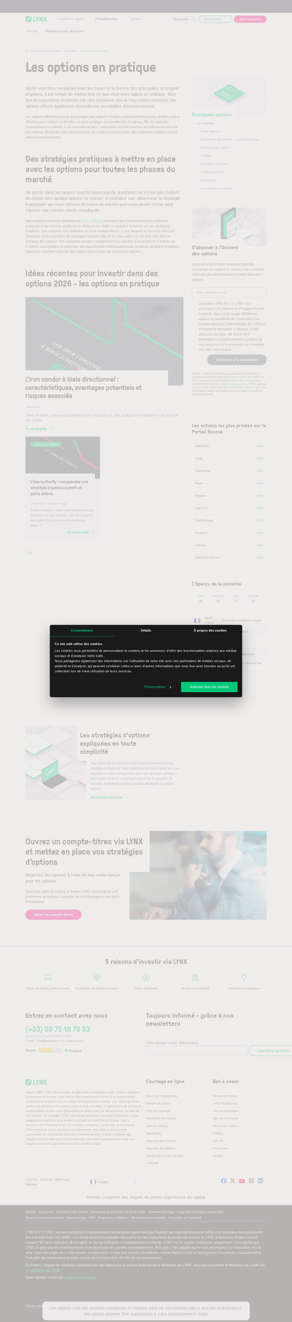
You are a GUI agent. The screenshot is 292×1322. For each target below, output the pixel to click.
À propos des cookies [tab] (210, 630)
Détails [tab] (146, 630)
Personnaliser (155, 687)
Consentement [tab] (82, 630)
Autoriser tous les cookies (209, 687)
